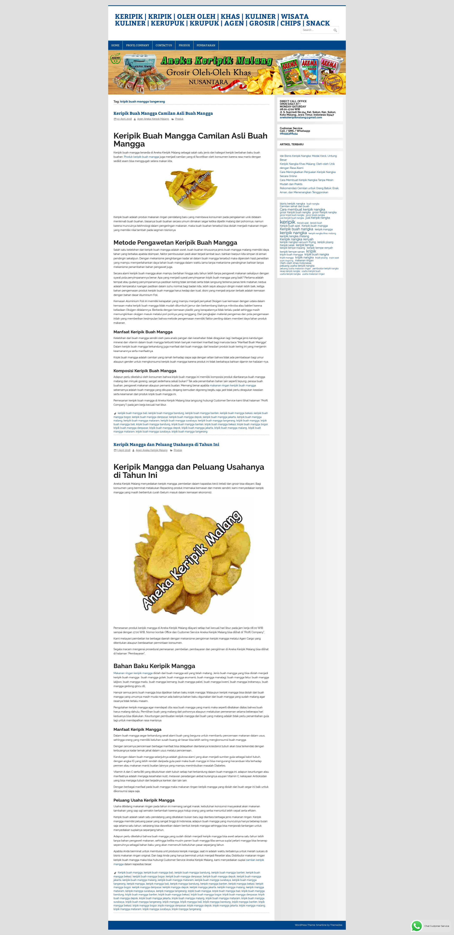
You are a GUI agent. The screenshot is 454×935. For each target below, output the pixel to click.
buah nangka (313, 204)
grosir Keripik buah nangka (295, 212)
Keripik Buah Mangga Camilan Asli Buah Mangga (163, 113)
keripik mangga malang (231, 887)
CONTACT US (164, 45)
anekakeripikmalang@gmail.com (301, 117)
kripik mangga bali (191, 901)
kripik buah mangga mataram (223, 898)
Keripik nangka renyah (297, 239)
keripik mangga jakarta (203, 887)
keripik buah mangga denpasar (150, 417)
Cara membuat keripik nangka (302, 209)
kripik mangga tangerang (186, 909)
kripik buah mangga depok (164, 427)
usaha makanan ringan (313, 274)
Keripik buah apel (290, 226)
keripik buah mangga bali (132, 413)
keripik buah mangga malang (140, 880)
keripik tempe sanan (292, 251)
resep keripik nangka (290, 271)
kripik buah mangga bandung (153, 424)
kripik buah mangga (247, 420)
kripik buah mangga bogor (252, 424)
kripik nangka (304, 257)
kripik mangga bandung (217, 901)
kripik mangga (171, 901)
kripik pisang (321, 258)
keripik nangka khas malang (322, 233)
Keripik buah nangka (296, 229)
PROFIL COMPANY (137, 45)
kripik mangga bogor (145, 905)
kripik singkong (286, 261)
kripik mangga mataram (127, 909)
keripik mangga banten (213, 883)
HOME (115, 45)
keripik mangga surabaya (140, 891)
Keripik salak (287, 245)
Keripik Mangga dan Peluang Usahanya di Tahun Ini (166, 444)
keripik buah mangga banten (202, 413)
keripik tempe (305, 245)
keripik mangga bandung (184, 883)
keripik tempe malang (292, 248)
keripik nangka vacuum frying (298, 242)
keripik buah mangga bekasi (236, 413)
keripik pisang (325, 242)
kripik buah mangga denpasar (131, 427)
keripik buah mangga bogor (149, 876)
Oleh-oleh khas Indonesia (295, 263)
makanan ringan (304, 260)
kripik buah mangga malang (230, 427)
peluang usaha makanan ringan (295, 268)
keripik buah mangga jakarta (219, 417)
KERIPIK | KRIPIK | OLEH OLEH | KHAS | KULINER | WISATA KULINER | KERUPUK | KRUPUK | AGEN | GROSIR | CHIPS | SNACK (222, 19)
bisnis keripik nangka (292, 203)
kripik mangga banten (244, 901)
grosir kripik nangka (315, 215)
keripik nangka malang (294, 236)
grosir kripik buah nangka (292, 215)
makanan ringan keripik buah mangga (233, 385)
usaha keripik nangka (290, 274)
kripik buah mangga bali (226, 891)
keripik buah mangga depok (185, 417)
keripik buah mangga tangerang (216, 420)
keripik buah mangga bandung (166, 413)
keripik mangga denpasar (146, 887)
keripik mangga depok (176, 887)
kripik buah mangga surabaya (153, 431)
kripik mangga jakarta (225, 905)
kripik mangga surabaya (157, 909)
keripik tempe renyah (320, 248)
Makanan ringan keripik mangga (133, 673)
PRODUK (184, 45)
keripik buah (316, 223)
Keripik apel (303, 223)
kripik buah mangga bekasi (220, 424)
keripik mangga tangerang (171, 891)
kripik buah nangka (316, 254)
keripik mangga (136, 883)
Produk (179, 118)
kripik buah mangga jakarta (197, 427)
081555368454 (289, 133)
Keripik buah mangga (130, 872)
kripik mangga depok (199, 905)
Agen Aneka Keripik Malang (153, 118)
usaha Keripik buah (311, 271)
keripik (287, 221)
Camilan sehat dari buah (294, 206)
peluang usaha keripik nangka (297, 266)
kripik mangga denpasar (172, 905)
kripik (311, 251)
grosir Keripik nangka (324, 212)
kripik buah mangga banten (187, 424)
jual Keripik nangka (318, 217)
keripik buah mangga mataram (141, 420)
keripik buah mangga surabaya (179, 420)
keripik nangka (293, 233)
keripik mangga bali (157, 883)
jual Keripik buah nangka (292, 218)
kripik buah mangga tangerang (189, 431)
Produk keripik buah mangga (141, 156)
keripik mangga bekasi (241, 883)
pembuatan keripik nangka (325, 268)
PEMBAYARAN (206, 45)
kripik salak (334, 258)
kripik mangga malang (252, 905)
